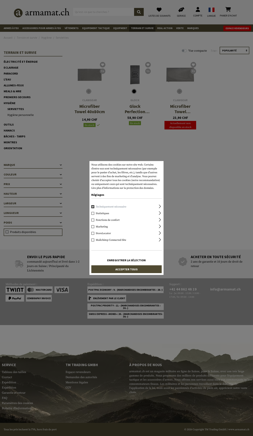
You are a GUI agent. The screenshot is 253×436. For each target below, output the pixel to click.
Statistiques (102, 213)
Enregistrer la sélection (126, 260)
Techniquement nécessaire (111, 206)
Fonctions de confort (108, 220)
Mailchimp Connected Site (111, 240)
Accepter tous (126, 269)
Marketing (102, 226)
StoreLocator (103, 233)
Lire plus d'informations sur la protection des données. (122, 188)
